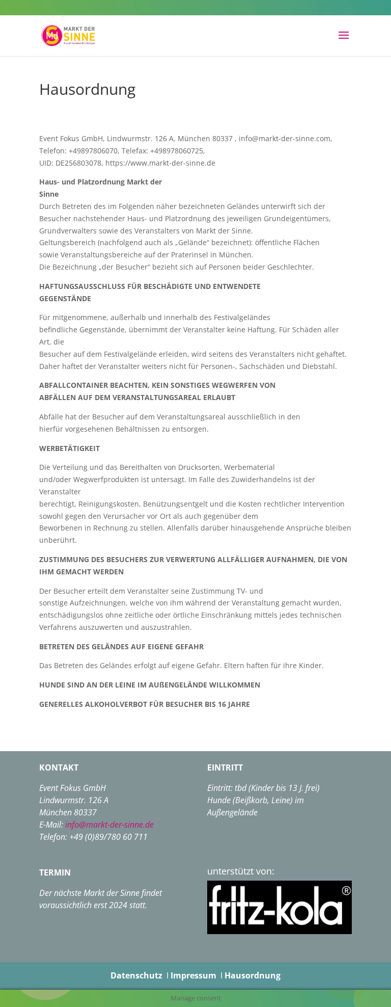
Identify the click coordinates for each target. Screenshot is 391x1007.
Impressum (193, 975)
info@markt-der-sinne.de (109, 824)
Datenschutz (136, 975)
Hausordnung (253, 975)
